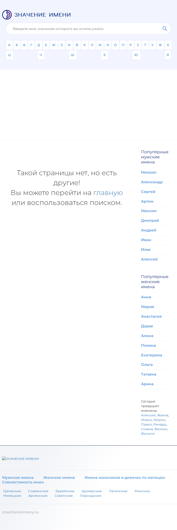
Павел (146, 424)
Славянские (38, 491)
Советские (64, 496)
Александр (152, 182)
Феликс (161, 429)
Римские (142, 491)
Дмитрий (150, 220)
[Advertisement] (88, 102)
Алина (147, 336)
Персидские (90, 496)
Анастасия (151, 316)
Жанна (162, 415)
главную (108, 192)
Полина (148, 345)
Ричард (159, 424)
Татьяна (148, 374)
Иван (146, 240)
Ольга (147, 364)
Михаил (148, 172)
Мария (147, 307)
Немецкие (12, 496)
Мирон (159, 420)
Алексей (149, 259)
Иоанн (146, 420)
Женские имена (59, 477)
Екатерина (151, 355)
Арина (147, 384)
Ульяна (147, 429)
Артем (147, 201)
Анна (146, 297)
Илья (145, 249)
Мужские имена (18, 477)
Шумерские (92, 491)
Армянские (37, 496)
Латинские (118, 491)
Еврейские (65, 491)
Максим (149, 211)
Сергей (148, 191)
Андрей (148, 230)
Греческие (12, 491)
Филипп (148, 434)
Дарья (147, 326)
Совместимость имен (23, 482)
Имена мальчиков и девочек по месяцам (125, 477)
